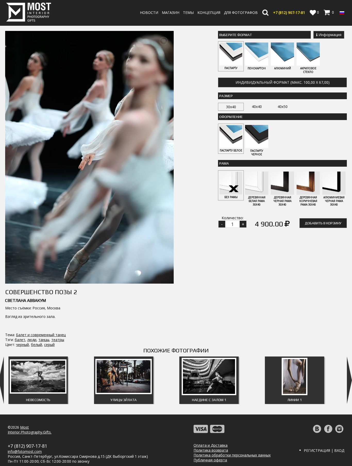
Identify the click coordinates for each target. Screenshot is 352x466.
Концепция (208, 12)
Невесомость (38, 400)
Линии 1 (294, 400)
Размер (226, 96)
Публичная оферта (210, 459)
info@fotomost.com (25, 451)
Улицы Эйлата (124, 400)
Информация (329, 34)
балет (20, 339)
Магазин (170, 12)
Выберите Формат (235, 35)
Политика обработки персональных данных (232, 455)
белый (36, 344)
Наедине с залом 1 (209, 400)
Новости (149, 12)
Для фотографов (241, 12)
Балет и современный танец (41, 334)
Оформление (231, 117)
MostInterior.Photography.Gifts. (30, 430)
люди (31, 339)
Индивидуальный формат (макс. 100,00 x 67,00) (283, 82)
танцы (43, 339)
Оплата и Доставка (211, 445)
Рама (224, 163)
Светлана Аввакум (25, 300)
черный (22, 344)
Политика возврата (211, 450)
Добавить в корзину (323, 223)
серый (49, 344)
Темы (188, 12)
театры (57, 339)
